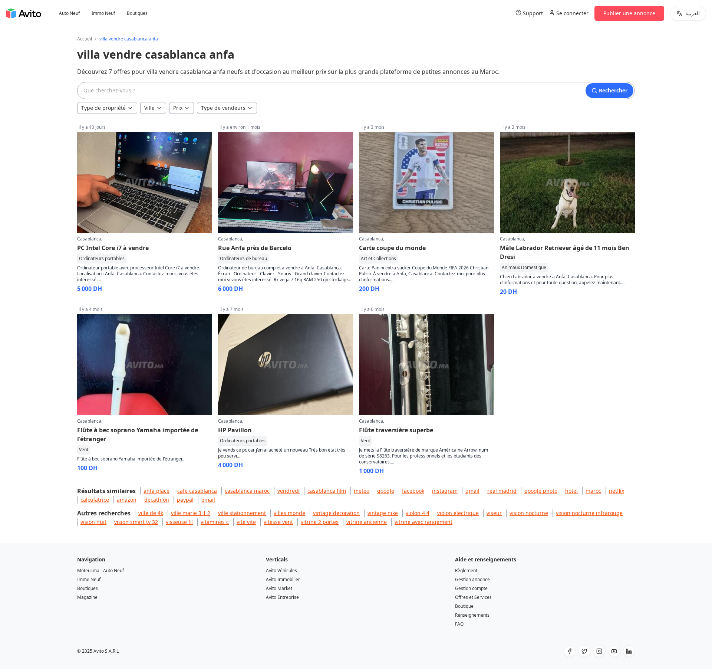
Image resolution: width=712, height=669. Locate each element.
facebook (413, 490)
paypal (185, 499)
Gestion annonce (472, 579)
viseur (494, 512)
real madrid (502, 490)
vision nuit (93, 521)
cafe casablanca (197, 490)
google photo (540, 490)
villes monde (289, 512)
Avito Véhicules (281, 570)
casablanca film (326, 490)
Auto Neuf (69, 13)
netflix (616, 490)
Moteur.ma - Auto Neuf (100, 570)
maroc (593, 490)
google (385, 490)
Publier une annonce (629, 13)
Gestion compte (471, 588)
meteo (361, 490)
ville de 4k (150, 512)
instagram (445, 490)
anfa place (156, 490)
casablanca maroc (247, 490)
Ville (149, 107)
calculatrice (94, 499)
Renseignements (472, 615)
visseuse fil (179, 521)
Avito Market (279, 588)
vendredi (288, 490)
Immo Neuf (103, 13)
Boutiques (137, 13)
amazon (126, 499)
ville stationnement (242, 512)
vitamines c (215, 521)
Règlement (466, 570)
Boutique (464, 606)
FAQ (459, 624)
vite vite (246, 521)
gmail (472, 490)
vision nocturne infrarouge (589, 512)
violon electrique (458, 512)
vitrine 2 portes (320, 521)
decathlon (156, 499)
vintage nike (382, 512)
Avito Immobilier (283, 579)
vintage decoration (336, 512)
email (208, 499)
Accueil (84, 39)
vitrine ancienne (366, 521)
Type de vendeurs (223, 107)
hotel (571, 490)
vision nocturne (529, 512)
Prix (177, 107)
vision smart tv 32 (136, 521)
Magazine (87, 597)
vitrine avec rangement (423, 521)
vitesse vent (278, 521)
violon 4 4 (417, 512)
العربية (692, 13)
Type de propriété (103, 107)
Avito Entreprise (282, 597)
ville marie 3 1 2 (190, 512)
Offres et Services (473, 597)
